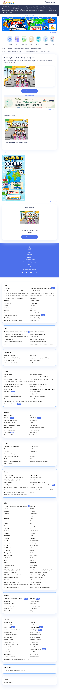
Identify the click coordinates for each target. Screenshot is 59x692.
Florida (31, 516)
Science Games (8, 415)
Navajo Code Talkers (37, 649)
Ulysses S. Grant (8, 639)
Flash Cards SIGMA (35, 291)
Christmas (7, 490)
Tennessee (7, 557)
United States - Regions (11, 577)
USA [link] (53, 44)
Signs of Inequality (35, 318)
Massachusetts (34, 530)
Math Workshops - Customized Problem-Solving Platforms (21, 291)
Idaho (5, 521)
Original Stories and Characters (13, 341)
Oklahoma (7, 550)
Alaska (6, 508)
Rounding (6, 300)
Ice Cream (7, 451)
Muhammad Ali (8, 625)
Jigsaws (32, 492)
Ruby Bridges (35, 630)
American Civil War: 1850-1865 (38, 384)
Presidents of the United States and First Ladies (43, 389)
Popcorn (32, 456)
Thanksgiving (33, 608)
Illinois (31, 521)
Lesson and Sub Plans (36, 401)
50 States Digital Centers (11, 587)
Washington (33, 562)
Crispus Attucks (36, 627)
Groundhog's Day (9, 603)
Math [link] (17, 44)
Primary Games (8, 475)
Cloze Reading (34, 336)
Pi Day (31, 611)
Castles (6, 399)
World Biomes (34, 432)
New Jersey (7, 543)
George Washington (10, 657)
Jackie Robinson (8, 652)
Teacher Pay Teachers (29, 262)
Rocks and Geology (9, 430)
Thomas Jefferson (9, 642)
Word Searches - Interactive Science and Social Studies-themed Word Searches (27, 494)
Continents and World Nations (12, 358)
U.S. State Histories (35, 394)
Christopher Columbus (10, 634)
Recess (6, 458)
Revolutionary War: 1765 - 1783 (12, 379)
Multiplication (33, 303)
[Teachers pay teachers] (36, 272)
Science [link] (46, 44)
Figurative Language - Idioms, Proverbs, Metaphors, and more (21, 336)
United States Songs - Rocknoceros (40, 587)
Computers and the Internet (12, 446)
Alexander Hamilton (35, 639)
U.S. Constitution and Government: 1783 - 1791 (43, 379)
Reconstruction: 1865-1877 (12, 386)
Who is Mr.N (29, 254)
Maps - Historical (34, 399)
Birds (31, 415)
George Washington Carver (12, 630)
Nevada (6, 540)
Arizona (32, 508)
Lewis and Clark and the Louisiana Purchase (16, 381)
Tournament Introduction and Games (14, 670)
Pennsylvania (7, 553)
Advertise (29, 264)
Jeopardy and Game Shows (37, 482)
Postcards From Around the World (39, 358)
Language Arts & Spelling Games (13, 334)
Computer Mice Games (36, 487)
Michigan (6, 533)
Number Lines (8, 313)
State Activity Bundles (10, 572)
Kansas (6, 526)
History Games (8, 374)
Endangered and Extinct (11, 420)
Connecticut (33, 513)
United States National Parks (12, 582)
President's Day (8, 608)
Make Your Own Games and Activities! (42, 485)
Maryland (6, 530)
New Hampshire (34, 540)
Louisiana (6, 528)
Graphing (6, 310)
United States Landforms (37, 580)
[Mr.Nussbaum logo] (8, 2)
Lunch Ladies (33, 451)
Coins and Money (34, 300)
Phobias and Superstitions (11, 456)
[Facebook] (22, 272)
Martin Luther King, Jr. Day (11, 606)
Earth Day (34, 598)
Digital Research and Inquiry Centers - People (19, 659)
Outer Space (33, 425)
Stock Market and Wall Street (12, 461)
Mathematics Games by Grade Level (42, 288)
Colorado (6, 513)
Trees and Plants (34, 430)
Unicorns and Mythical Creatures (39, 461)
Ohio (31, 548)
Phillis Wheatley (34, 657)
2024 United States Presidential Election (17, 506)
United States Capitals (36, 577)
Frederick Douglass (35, 634)
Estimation (33, 310)
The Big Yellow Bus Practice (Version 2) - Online (37, 51)
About (29, 252)
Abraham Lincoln (34, 644)
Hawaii (31, 518)
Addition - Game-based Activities (12, 51)
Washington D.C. (9, 565)
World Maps (33, 355)
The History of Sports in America (13, 396)
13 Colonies (7, 377)
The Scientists (34, 435)
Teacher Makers (8, 682)
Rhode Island (33, 553)
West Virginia (33, 565)
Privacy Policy (30, 267)
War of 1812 (33, 381)
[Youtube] (31, 272)
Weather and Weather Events (12, 435)
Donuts (6, 449)
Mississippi (7, 535)
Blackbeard (9, 627)
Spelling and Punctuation (37, 339)
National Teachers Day (36, 606)
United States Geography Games (13, 480)
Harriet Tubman (34, 654)
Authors (6, 344)
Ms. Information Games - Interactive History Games (44, 490)
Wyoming (32, 567)
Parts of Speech (8, 339)
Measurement (33, 308)
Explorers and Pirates (36, 374)
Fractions (32, 305)
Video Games (8, 463)
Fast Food (32, 449)
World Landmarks (35, 360)
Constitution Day (34, 601)
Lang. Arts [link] (24, 44)
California (32, 511)
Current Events (34, 446)
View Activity (29, 91)
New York (6, 545)
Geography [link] (38, 44)
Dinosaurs (9, 418)
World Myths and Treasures (37, 396)
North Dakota (8, 548)
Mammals (32, 422)
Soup (31, 458)
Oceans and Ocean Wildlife (12, 425)
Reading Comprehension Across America (18, 332)
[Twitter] (26, 272)
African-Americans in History (12, 394)
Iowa (31, 523)
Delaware (6, 516)
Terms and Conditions (29, 269)
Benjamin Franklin (35, 637)
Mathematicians (34, 320)
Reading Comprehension (37, 332)
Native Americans (35, 391)
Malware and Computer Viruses (13, 454)
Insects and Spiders (9, 422)
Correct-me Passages (12, 404)
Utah (5, 560)
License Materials (30, 259)
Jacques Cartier (8, 632)
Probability (7, 318)
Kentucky (32, 526)
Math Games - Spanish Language (13, 298)
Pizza (31, 454)
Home (3, 48)
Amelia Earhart (8, 637)
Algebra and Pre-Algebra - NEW (13, 320)
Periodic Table (8, 427)
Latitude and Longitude (11, 363)
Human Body (33, 420)
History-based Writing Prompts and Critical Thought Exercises (22, 401)
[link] (9, 39)
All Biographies (8, 389)
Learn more (29, 237)
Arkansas (6, 511)
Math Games (7, 288)
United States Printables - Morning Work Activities (18, 584)
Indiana (6, 523)
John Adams (33, 622)
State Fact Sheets (35, 584)
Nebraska (32, 538)
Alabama (32, 506)
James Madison (8, 647)
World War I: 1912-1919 (36, 386)
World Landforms (9, 360)
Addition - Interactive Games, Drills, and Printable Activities (24, 48)
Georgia (6, 518)
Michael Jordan (34, 642)
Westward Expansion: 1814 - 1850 (13, 384)
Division (6, 305)
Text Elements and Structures (38, 341)
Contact (29, 257)
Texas (31, 557)
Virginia (6, 562)
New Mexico (33, 543)
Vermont (32, 560)
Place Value (33, 298)
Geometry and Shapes (10, 315)
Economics (9, 391)
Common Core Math (35, 313)
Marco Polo (7, 649)
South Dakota (33, 555)
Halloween (33, 603)
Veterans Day (7, 611)
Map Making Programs (36, 363)
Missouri (32, 535)
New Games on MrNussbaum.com (14, 492)
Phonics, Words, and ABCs (37, 334)
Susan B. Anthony (34, 625)
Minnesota (32, 533)
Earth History (35, 418)
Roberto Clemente (35, 632)
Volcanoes (9, 432)
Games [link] (10, 44)
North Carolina (34, 545)
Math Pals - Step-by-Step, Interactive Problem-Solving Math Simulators (24, 293)
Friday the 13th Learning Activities (15, 598)
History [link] (31, 44)
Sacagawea (7, 654)
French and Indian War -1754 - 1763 (39, 377)
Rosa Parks (33, 647)
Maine (31, 528)
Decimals (6, 308)
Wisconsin (7, 567)
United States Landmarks (11, 580)
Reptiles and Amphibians (37, 427)
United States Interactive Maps (38, 572)
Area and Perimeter (37, 315)
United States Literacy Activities (13, 575)
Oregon (32, 550)
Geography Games (9, 355)
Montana (6, 538)
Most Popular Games (10, 485)
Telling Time (7, 303)
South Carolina (8, 555)
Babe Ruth (32, 652)
